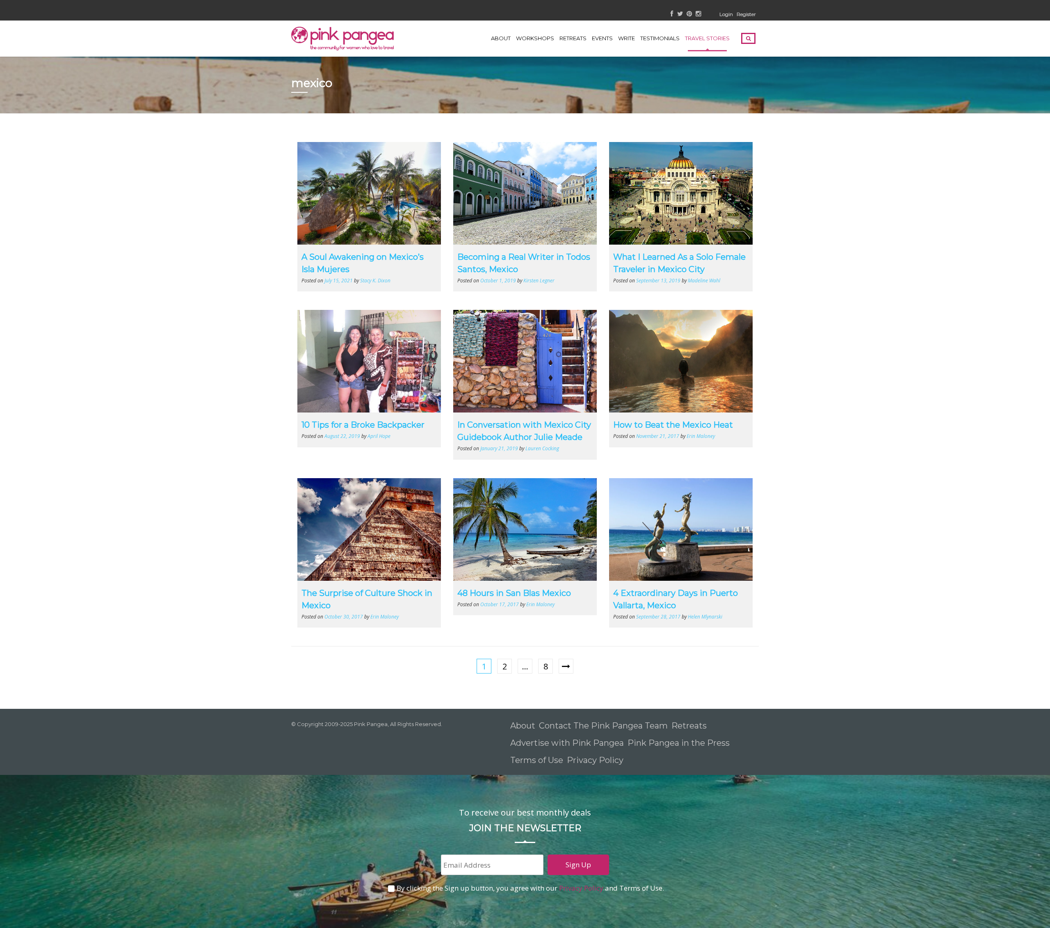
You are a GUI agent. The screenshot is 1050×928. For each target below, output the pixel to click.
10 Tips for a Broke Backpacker (363, 425)
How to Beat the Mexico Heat (673, 425)
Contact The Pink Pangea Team (603, 726)
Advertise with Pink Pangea (567, 743)
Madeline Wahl (704, 280)
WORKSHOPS (535, 38)
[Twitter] (680, 14)
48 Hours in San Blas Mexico (514, 593)
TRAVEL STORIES (707, 38)
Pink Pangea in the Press (679, 743)
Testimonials (660, 38)
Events (602, 38)
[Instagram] (698, 14)
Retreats (689, 726)
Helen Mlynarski (705, 616)
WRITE (626, 38)
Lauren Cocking (542, 448)
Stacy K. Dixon (375, 280)
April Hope (379, 436)
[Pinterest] (689, 14)
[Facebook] (672, 14)
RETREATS (573, 38)
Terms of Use (536, 760)
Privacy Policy (596, 760)
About (501, 38)
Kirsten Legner (539, 280)
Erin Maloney (701, 436)
